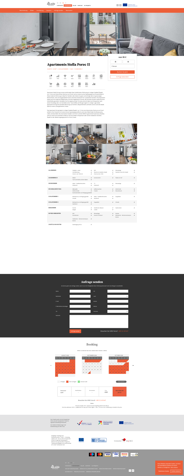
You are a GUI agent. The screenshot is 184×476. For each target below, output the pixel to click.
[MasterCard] (100, 456)
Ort (94, 291)
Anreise (95, 301)
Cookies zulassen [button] (175, 471)
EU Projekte (87, 5)
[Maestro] (92, 456)
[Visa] (107, 456)
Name (57, 291)
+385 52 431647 (123, 331)
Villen (74, 5)
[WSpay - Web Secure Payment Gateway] (134, 456)
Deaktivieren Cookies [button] (164, 471)
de (63, 3)
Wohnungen (67, 5)
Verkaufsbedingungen (119, 468)
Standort (48, 10)
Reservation (69, 10)
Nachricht (58, 315)
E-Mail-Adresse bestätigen (62, 306)
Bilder (32, 10)
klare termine (121, 381)
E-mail (57, 301)
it (65, 3)
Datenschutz (69, 471)
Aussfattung (40, 10)
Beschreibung (23, 10)
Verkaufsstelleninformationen (89, 468)
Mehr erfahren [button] (174, 467)
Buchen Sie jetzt (122, 72)
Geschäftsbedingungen (71, 468)
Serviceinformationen (105, 468)
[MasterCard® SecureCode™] (124, 456)
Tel (56, 311)
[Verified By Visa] (116, 456)
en (60, 3)
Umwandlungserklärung (93, 471)
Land (94, 296)
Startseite (60, 5)
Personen (95, 311)
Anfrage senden (58, 10)
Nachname (58, 296)
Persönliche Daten (79, 471)
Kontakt (80, 5)
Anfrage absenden (122, 77)
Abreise (95, 306)
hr (57, 3)
